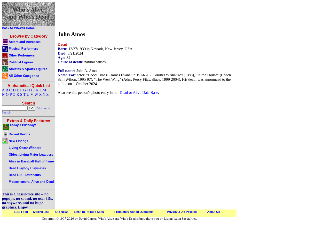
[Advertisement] (146, 15)
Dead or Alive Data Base (139, 92)
